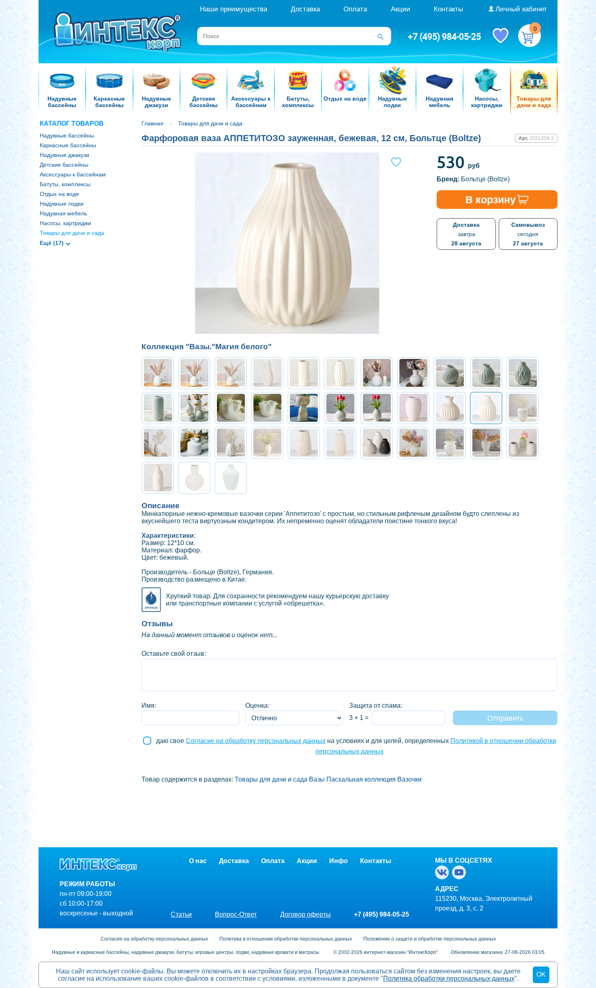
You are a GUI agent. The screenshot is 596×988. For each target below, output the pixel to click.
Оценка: (257, 705)
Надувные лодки (62, 203)
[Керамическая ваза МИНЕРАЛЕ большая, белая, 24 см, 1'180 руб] (267, 373)
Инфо (338, 860)
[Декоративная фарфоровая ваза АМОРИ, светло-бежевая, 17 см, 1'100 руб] (303, 443)
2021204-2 (542, 138)
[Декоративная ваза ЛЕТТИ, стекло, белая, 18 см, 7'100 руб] (449, 443)
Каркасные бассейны (68, 145)
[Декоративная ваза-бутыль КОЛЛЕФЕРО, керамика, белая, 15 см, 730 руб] (157, 478)
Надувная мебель (63, 213)
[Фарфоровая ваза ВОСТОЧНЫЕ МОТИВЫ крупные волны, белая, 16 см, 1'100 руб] (522, 373)
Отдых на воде (59, 194)
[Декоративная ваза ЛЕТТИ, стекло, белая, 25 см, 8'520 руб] (413, 443)
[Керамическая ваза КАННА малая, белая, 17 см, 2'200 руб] (376, 373)
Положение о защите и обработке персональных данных (429, 939)
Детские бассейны (64, 164)
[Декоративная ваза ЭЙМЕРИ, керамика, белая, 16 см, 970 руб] (157, 443)
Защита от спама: (375, 705)
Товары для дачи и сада (72, 233)
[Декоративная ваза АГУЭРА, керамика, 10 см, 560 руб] (157, 373)
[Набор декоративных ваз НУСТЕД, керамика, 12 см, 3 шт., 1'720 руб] (376, 443)
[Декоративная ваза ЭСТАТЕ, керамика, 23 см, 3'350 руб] (303, 408)
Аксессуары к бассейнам (73, 174)
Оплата (355, 9)
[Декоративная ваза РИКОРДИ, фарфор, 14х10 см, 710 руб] (376, 408)
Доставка (305, 9)
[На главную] (118, 31)
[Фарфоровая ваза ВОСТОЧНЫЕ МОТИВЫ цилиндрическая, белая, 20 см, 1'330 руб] (157, 408)
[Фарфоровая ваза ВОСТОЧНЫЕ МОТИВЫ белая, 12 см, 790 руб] (486, 373)
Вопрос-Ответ (236, 914)
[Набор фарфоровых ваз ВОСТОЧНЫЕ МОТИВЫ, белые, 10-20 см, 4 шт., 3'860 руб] (194, 408)
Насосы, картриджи (65, 223)
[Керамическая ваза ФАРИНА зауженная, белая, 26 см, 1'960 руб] (340, 373)
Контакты (448, 9)
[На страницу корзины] (529, 35)
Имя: (148, 705)
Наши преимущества (233, 9)
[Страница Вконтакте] (443, 872)
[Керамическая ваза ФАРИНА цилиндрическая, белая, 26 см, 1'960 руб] (303, 373)
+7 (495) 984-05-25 (444, 36)
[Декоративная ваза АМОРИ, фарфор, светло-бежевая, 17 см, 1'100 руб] (340, 443)
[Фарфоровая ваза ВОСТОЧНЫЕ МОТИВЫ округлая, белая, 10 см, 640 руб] (449, 373)
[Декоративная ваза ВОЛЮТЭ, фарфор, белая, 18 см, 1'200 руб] (230, 443)
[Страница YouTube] (460, 872)
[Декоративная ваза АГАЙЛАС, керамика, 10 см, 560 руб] (230, 373)
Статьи (181, 914)
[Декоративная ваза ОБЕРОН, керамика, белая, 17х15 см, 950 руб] (522, 408)
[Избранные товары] (500, 35)
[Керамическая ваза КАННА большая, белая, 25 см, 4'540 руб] (413, 373)
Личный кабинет (521, 9)
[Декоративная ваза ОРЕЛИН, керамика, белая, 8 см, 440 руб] (194, 443)
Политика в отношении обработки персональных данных (285, 939)
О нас (198, 860)
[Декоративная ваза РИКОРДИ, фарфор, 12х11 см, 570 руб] (340, 408)
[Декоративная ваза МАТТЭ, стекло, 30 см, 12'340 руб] (486, 443)
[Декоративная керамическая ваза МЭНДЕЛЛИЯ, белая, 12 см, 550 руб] (413, 408)
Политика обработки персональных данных (449, 978)
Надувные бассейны (67, 135)
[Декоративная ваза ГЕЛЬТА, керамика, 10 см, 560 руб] (194, 373)
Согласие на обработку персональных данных (256, 740)
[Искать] (383, 36)
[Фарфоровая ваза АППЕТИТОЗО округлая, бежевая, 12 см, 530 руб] (449, 408)
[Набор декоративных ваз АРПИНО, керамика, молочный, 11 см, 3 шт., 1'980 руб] (522, 443)
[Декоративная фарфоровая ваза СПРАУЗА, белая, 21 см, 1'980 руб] (194, 478)
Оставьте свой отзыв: (173, 653)
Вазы (317, 779)
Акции (400, 9)
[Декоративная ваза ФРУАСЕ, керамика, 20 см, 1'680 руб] (267, 443)
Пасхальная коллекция (361, 779)
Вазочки (409, 779)
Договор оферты (305, 914)
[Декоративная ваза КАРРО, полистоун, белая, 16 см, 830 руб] (230, 478)
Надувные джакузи (64, 155)
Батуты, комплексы (65, 184)
